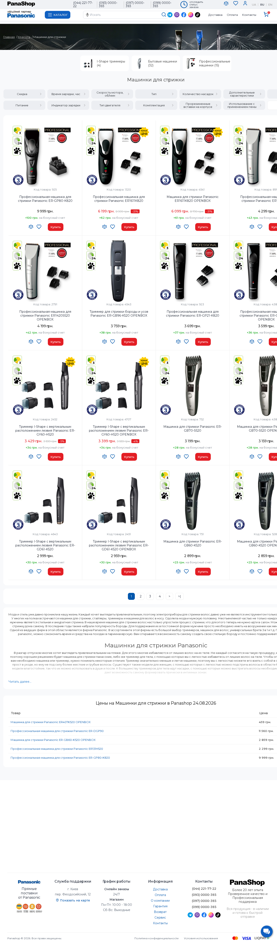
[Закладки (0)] (235, 4)
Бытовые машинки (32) (162, 63)
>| (179, 596)
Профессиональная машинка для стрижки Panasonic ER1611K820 (119, 199)
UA (254, 4)
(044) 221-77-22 (83, 4)
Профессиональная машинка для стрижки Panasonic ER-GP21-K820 (192, 313)
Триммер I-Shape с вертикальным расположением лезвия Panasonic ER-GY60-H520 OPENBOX (119, 430)
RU (262, 4)
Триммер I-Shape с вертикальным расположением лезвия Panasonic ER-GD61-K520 (45, 545)
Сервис (160, 917)
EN (270, 4)
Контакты (249, 14)
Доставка (215, 14)
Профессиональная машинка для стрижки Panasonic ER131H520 (57, 748)
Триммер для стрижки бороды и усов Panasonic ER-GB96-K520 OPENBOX (119, 313)
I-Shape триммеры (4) (111, 63)
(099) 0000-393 (162, 4)
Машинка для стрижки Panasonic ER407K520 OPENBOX (51, 722)
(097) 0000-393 (135, 4)
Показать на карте (75, 900)
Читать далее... (19, 682)
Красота (24, 37)
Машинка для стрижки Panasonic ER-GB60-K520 (192, 543)
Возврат (160, 912)
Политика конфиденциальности (156, 938)
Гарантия (160, 906)
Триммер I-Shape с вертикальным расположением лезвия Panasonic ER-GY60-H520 (45, 430)
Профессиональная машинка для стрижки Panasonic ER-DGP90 (57, 731)
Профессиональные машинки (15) (214, 63)
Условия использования (201, 938)
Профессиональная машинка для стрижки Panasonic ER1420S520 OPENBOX (45, 315)
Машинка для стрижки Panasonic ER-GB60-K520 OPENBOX (53, 740)
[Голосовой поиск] (87, 14)
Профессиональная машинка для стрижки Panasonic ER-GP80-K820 (45, 199)
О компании (160, 901)
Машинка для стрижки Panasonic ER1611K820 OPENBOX (193, 199)
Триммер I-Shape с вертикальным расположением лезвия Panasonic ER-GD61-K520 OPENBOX (119, 545)
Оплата (232, 14)
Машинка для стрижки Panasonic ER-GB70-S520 (192, 429)
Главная (9, 37)
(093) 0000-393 (108, 4)
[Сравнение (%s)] (226, 4)
